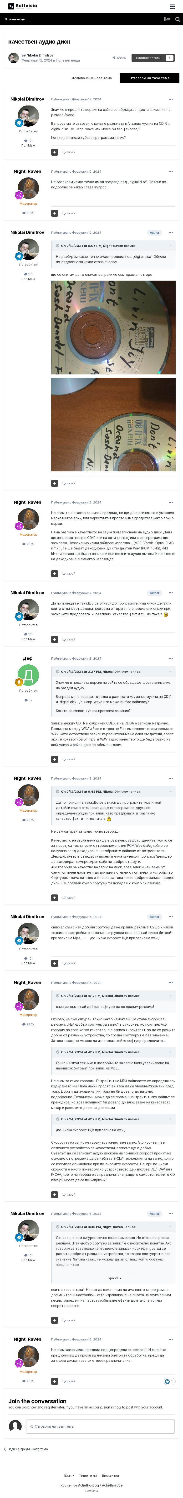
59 (30, 700)
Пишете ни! (88, 1475)
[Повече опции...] (171, 99)
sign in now (112, 1407)
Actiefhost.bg (88, 1485)
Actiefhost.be (112, 1485)
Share (120, 58)
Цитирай (69, 152)
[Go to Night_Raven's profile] (28, 188)
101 (30, 140)
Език (68, 1475)
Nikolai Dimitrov (40, 55)
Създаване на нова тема (91, 78)
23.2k (30, 213)
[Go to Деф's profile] (28, 675)
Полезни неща (68, 60)
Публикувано (76, 99)
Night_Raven (27, 171)
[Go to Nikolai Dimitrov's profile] (13, 58)
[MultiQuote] (54, 152)
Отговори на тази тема (149, 78)
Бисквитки (110, 1475)
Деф (27, 658)
